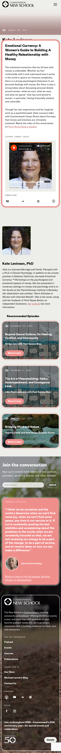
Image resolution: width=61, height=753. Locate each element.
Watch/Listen (14, 353)
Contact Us (10, 683)
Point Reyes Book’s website (22, 126)
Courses (8, 653)
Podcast (8, 641)
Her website (33, 303)
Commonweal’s (31, 612)
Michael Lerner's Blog (16, 677)
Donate (50, 740)
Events (8, 647)
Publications (11, 659)
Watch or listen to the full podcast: (27, 578)
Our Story (9, 671)
